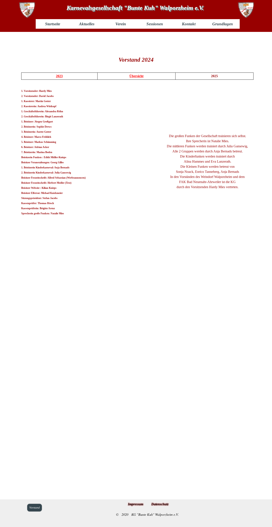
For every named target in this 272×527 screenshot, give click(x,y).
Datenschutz (160, 504)
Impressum (135, 504)
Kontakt (189, 24)
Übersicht (136, 76)
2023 (59, 76)
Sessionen (154, 24)
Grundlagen (222, 24)
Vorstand (34, 507)
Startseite (52, 24)
